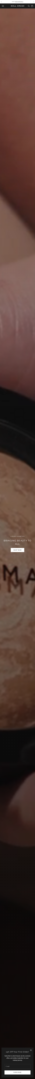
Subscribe (17, 1072)
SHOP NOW (17, 550)
